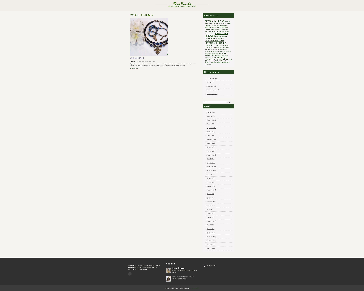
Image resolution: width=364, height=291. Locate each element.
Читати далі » (134, 68)
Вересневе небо (212, 86)
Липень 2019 (211, 143)
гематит (223, 23)
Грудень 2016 (211, 233)
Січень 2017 (210, 229)
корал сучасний (211, 29)
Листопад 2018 (211, 166)
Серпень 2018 (211, 174)
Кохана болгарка (212, 78)
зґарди (213, 25)
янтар (206, 64)
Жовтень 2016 (211, 236)
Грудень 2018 (211, 163)
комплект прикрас (210, 27)
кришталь (208, 31)
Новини (152, 61)
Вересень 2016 (211, 240)
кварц (219, 25)
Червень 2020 (211, 124)
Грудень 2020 (211, 116)
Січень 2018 (210, 194)
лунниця (227, 31)
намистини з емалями (221, 36)
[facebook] (130, 274)
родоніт (209, 53)
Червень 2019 (211, 147)
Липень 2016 (211, 248)
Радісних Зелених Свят (214, 90)
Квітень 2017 (211, 217)
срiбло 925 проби (220, 55)
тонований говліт (221, 57)
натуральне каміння (215, 43)
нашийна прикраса (214, 45)
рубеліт (213, 53)
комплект (224, 25)
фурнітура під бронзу (218, 59)
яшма (209, 64)
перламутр (208, 49)
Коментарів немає (143, 61)
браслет (218, 23)
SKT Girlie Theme (194, 288)
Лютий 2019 (210, 159)
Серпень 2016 (211, 244)
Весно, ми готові (212, 94)
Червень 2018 (211, 178)
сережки (218, 53)
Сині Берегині (137, 58)
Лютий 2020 (210, 132)
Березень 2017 (211, 221)
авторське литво (214, 21)
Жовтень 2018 (211, 170)
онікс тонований (224, 47)
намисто (218, 40)
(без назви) (210, 82)
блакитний (212, 23)
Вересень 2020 (211, 120)
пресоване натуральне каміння (221, 51)
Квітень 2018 (211, 186)
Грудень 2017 (211, 198)
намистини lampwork (216, 34)
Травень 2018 (211, 182)
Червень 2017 (211, 209)
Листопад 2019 (211, 139)
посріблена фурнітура (219, 49)
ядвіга (227, 62)
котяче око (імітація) (223, 29)
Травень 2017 (211, 213)
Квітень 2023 (211, 112)
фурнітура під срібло (213, 62)
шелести (224, 62)
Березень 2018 (211, 190)
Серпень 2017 (211, 205)
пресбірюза (207, 51)
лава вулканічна (215, 31)
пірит (206, 53)
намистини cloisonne (210, 33)
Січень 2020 (210, 135)
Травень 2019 (211, 151)
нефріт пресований (214, 47)
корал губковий (222, 27)
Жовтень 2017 (211, 201)
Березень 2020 (211, 128)
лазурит (221, 31)
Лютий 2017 (210, 225)
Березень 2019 (211, 155)
